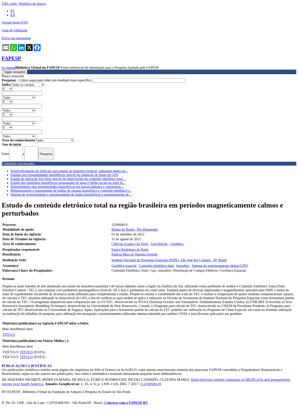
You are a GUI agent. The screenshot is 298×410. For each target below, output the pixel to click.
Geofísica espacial (123, 266)
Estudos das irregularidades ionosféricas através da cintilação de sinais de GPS (64, 175)
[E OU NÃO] (7, 89)
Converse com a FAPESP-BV (126, 403)
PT (12, 11)
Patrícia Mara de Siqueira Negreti (134, 254)
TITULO (8, 334)
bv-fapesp (8, 67)
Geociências (159, 244)
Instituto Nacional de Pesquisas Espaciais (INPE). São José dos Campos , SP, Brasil (168, 260)
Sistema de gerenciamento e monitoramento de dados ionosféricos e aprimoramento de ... (71, 194)
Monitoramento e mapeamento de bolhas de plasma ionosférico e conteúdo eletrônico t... (71, 190)
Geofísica (176, 244)
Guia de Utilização (14, 30)
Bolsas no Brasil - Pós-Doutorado (134, 229)
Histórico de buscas (32, 3)
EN (12, 15)
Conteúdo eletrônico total (156, 266)
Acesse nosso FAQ (15, 22)
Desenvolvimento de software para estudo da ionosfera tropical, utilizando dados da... (69, 171)
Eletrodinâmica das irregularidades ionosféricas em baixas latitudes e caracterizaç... (67, 187)
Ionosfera (182, 266)
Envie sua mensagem (16, 38)
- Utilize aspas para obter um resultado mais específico (47, 80)
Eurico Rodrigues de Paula (129, 249)
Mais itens (9, 329)
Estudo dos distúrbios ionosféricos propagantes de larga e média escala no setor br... (67, 183)
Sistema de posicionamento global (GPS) (220, 266)
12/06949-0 (151, 384)
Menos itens (24, 329)
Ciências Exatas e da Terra (129, 244)
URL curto (9, 3)
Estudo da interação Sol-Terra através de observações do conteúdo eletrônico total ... (68, 179)
